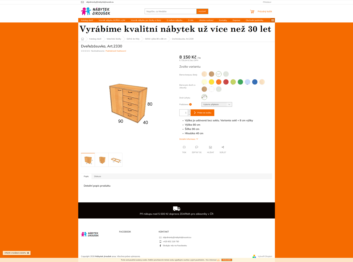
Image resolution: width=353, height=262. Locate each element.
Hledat (202, 11)
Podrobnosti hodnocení (116, 51)
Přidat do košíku (204, 112)
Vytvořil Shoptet (265, 256)
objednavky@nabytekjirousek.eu (177, 237)
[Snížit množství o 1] (189, 114)
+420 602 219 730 (171, 241)
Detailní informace (187, 139)
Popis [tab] (86, 176)
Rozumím (227, 260)
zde (218, 260)
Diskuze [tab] (97, 176)
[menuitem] (87, 20)
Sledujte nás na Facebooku (175, 245)
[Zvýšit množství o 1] (189, 111)
